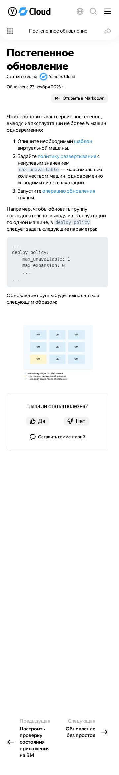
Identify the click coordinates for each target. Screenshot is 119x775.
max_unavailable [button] (39, 169)
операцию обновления (68, 191)
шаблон (83, 141)
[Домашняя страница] (31, 11)
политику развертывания (67, 156)
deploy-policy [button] (72, 222)
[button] (80, 11)
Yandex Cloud (62, 76)
